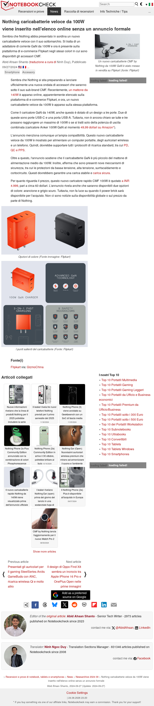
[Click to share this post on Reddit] (74, 604)
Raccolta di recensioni (79, 11)
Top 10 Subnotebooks (116, 429)
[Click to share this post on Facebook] (35, 604)
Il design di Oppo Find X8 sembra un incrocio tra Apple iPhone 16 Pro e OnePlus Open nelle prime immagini (64, 577)
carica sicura (101, 173)
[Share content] (26, 604)
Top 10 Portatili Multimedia (119, 380)
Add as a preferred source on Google (74, 595)
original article (56, 616)
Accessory (28, 72)
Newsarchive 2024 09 (87, 676)
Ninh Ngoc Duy (55, 647)
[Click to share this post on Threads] (44, 604)
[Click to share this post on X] (64, 604)
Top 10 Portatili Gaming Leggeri (122, 390)
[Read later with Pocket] (84, 604)
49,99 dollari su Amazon (97, 127)
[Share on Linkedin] (103, 604)
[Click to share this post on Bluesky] (54, 604)
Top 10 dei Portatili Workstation (122, 424)
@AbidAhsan (124, 627)
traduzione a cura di (43, 62)
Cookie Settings (77, 692)
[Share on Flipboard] (94, 604)
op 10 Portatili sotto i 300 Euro (123, 414)
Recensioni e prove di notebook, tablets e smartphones (35, 676)
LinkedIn (144, 627)
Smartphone (12, 72)
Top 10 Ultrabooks (113, 434)
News (54, 11)
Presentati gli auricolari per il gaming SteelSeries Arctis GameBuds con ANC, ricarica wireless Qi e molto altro (26, 577)
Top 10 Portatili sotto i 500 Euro (122, 419)
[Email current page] (113, 604)
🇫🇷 (24, 67)
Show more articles (44, 551)
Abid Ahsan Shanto (81, 616)
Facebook (143, 658)
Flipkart (16, 367)
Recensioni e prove (31, 11)
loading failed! (99, 80)
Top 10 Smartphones (115, 454)
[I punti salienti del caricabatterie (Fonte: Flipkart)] (44, 304)
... (149, 11)
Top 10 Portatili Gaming (117, 385)
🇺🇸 (20, 67)
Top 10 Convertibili (114, 439)
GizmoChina (35, 367)
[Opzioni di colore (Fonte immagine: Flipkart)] (44, 230)
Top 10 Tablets (111, 444)
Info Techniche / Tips (114, 11)
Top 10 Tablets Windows (117, 449)
